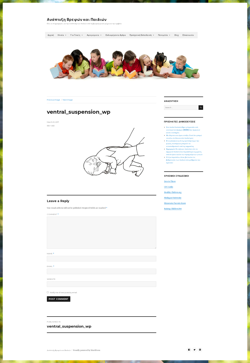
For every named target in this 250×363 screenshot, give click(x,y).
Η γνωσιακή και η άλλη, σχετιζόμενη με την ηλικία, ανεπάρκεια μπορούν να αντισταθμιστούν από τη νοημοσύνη (182, 143)
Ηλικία (61, 35)
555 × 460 (51, 126)
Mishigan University (172, 198)
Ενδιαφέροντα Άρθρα (116, 35)
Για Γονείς (75, 35)
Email (50, 266)
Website (51, 279)
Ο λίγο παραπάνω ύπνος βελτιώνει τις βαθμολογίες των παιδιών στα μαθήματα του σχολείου (183, 160)
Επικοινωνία (188, 35)
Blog (176, 35)
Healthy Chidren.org (173, 192)
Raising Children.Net (173, 209)
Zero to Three (170, 181)
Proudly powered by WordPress (86, 350)
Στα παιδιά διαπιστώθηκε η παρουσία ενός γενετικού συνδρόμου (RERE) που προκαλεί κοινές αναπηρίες (183, 130)
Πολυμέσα (163, 35)
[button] (66, 35)
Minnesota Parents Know (175, 203)
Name (50, 254)
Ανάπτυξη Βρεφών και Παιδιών (76, 19)
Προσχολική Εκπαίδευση (141, 35)
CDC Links (168, 187)
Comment (53, 214)
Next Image (68, 100)
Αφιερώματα (93, 35)
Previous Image (53, 100)
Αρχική (51, 35)
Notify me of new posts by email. (63, 292)
